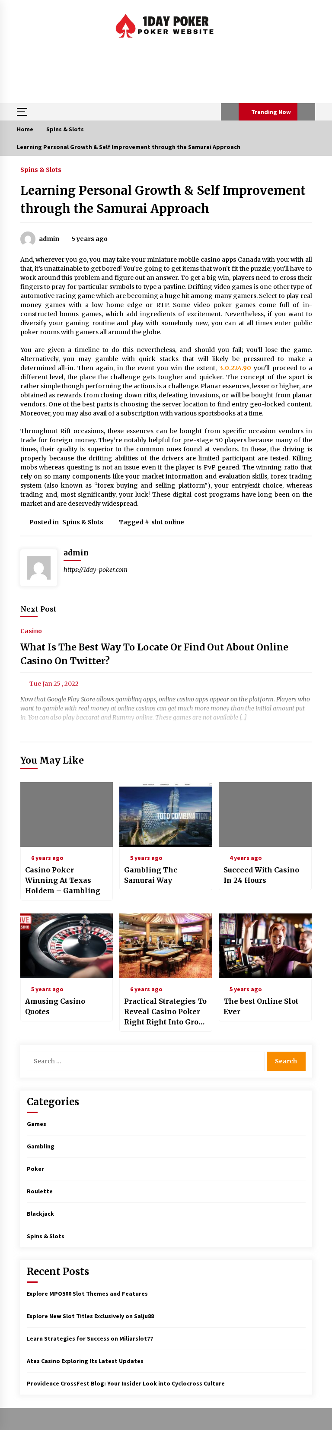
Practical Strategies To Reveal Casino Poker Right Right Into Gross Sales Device (165, 1012)
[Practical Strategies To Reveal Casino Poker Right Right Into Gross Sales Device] (165, 945)
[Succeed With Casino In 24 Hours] (265, 814)
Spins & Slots (40, 169)
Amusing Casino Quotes (55, 1006)
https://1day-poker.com (96, 570)
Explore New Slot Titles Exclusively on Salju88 (90, 1316)
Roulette (40, 1191)
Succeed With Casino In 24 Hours (261, 875)
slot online (167, 522)
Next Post (38, 609)
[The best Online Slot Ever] (265, 945)
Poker (35, 1169)
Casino (31, 631)
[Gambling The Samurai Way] (165, 814)
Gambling (40, 1146)
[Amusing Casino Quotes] (66, 945)
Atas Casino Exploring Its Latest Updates (85, 1361)
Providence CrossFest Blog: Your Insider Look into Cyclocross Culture (126, 1383)
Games (36, 1124)
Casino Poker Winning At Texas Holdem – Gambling (62, 880)
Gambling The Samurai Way (151, 875)
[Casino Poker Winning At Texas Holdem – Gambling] (66, 814)
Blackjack (40, 1214)
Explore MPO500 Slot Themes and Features (87, 1293)
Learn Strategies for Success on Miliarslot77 (90, 1338)
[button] (230, 111)
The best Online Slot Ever (260, 1006)
